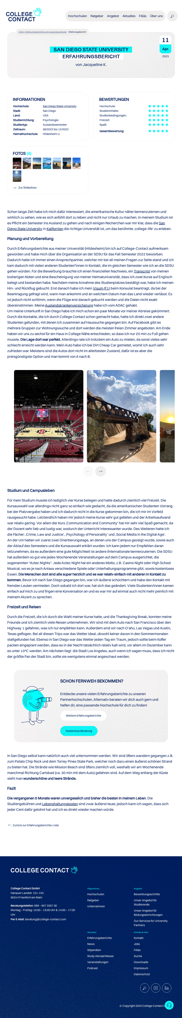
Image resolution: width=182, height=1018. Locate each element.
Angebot (113, 16)
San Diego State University (59, 106)
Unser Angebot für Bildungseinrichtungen (148, 913)
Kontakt (138, 938)
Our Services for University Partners (151, 923)
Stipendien (94, 950)
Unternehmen (96, 906)
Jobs (137, 944)
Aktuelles (128, 16)
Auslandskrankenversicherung (69, 305)
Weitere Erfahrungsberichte (83, 715)
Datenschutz (142, 974)
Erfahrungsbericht (77, 32)
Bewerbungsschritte (147, 894)
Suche (138, 956)
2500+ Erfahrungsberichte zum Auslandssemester (43, 32)
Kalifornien (55, 228)
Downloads (141, 962)
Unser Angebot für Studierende (145, 902)
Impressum (141, 968)
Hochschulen (95, 894)
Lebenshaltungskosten (60, 804)
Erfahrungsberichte (99, 938)
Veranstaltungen (97, 962)
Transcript (142, 271)
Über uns (156, 16)
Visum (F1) (101, 288)
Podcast (92, 968)
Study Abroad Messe (100, 956)
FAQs (142, 16)
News (91, 944)
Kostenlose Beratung (79, 731)
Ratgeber (93, 900)
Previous (88, 471)
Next (100, 471)
